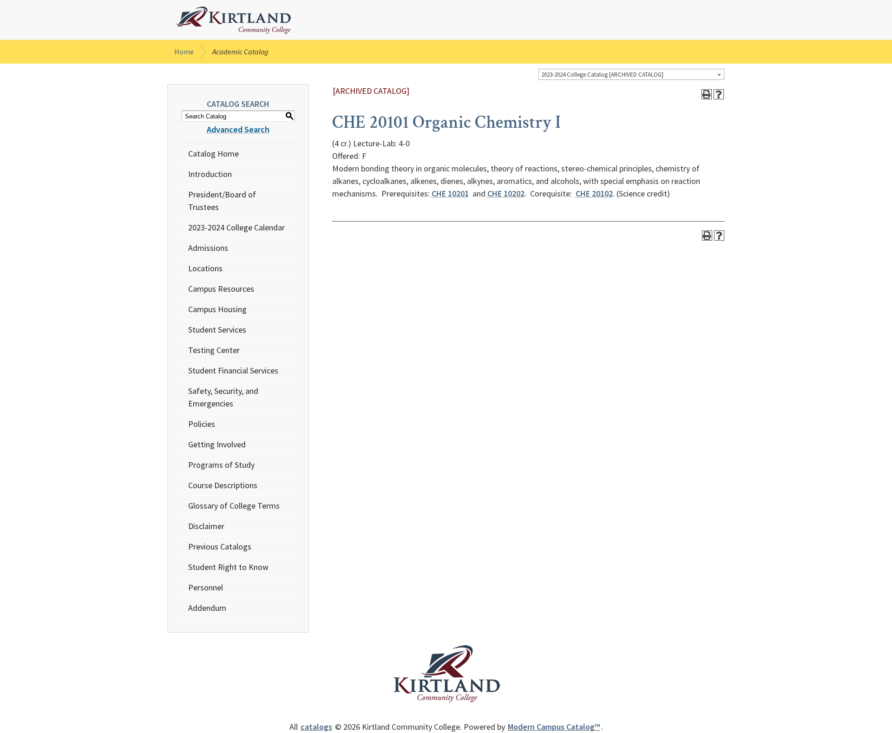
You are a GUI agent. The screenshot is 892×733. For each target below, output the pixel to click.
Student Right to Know (228, 567)
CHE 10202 (506, 193)
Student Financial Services (233, 370)
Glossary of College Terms (234, 505)
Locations (205, 268)
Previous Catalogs (219, 546)
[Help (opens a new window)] (719, 94)
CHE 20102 (594, 193)
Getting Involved (217, 444)
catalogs (316, 726)
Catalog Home (213, 153)
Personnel (205, 587)
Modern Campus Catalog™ (554, 726)
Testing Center (214, 350)
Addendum (207, 607)
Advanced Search (238, 129)
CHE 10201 (450, 193)
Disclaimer (206, 526)
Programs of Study (221, 464)
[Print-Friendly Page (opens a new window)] (707, 94)
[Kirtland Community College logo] (233, 20)
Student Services (217, 329)
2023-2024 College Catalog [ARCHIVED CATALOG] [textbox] (602, 75)
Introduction (210, 174)
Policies (201, 424)
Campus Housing (217, 309)
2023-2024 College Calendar (236, 227)
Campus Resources (221, 288)
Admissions (208, 247)
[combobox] (631, 74)
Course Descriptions (222, 485)
